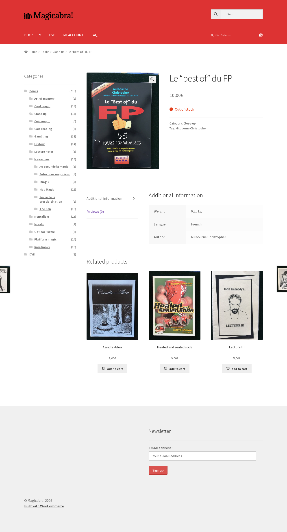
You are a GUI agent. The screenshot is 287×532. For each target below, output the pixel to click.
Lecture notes (44, 152)
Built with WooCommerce (44, 506)
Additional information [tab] (104, 198)
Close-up (59, 52)
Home (33, 52)
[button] (152, 79)
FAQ (94, 35)
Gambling (41, 136)
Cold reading (43, 129)
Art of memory (44, 99)
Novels (39, 224)
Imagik (44, 182)
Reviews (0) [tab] (95, 211)
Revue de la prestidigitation (50, 199)
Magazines (41, 159)
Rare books (42, 247)
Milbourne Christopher (191, 128)
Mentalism (41, 217)
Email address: (160, 448)
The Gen (45, 209)
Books (45, 52)
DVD (52, 35)
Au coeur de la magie (53, 167)
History (39, 144)
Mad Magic (46, 189)
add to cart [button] (115, 369)
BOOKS (29, 35)
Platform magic (45, 239)
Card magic (42, 106)
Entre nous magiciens (54, 174)
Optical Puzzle (44, 232)
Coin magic (42, 121)
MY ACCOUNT (73, 35)
